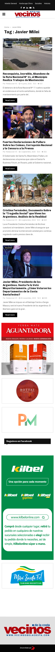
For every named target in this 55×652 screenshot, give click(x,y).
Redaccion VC (11, 84)
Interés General (11, 4)
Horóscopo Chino (26, 4)
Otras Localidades (11, 39)
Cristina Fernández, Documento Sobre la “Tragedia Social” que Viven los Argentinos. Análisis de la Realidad (27, 213)
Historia (47, 4)
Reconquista (23, 39)
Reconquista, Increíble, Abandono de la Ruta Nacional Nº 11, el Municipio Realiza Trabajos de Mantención (26, 77)
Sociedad (8, 176)
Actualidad (8, 108)
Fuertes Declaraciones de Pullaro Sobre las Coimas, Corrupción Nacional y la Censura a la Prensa (27, 145)
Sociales (38, 4)
